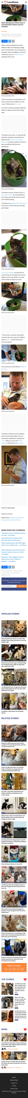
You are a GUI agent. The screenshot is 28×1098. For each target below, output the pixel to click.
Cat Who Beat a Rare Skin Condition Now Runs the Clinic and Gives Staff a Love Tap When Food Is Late (20, 988)
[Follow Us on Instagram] (14, 969)
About (14, 1077)
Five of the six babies (7, 272)
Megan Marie (10, 1067)
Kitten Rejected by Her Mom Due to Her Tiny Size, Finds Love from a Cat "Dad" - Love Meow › (13, 552)
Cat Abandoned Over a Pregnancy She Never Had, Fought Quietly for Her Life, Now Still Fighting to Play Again (13, 688)
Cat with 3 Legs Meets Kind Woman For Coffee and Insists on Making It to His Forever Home (12, 793)
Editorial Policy (14, 1080)
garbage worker (5, 575)
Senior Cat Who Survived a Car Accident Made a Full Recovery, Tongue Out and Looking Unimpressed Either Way (12, 769)
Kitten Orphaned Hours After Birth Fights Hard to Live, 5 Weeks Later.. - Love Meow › (13, 545)
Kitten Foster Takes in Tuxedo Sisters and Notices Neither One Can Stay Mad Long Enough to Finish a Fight (13, 817)
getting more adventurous (18, 203)
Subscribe (21, 586)
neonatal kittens (14, 573)
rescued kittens (5, 573)
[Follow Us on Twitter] (10, 969)
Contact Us (14, 1083)
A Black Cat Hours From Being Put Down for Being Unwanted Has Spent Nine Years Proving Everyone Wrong (13, 959)
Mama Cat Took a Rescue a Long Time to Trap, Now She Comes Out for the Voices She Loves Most (20, 1001)
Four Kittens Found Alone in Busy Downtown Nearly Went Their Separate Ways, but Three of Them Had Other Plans (13, 1044)
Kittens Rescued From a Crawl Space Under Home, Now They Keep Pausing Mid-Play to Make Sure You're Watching (13, 934)
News (3, 636)
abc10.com (17, 104)
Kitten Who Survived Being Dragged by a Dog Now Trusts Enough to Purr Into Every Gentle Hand (13, 910)
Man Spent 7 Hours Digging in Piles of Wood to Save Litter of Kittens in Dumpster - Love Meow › (12, 559)
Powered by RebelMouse (24, 3)
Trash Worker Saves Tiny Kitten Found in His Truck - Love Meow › (13, 534)
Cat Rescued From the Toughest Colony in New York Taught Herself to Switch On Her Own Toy (13, 886)
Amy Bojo (4, 31)
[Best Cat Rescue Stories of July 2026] (14, 853)
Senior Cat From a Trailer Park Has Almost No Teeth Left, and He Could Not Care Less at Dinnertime (13, 1063)
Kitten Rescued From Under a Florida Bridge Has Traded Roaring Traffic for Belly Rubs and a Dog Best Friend (13, 664)
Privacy (14, 1086)
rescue (3, 441)
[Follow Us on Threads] (22, 969)
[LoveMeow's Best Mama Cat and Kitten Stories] (14, 701)
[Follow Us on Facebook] (6, 969)
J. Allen (9, 1049)
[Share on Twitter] (9, 41)
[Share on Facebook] (4, 41)
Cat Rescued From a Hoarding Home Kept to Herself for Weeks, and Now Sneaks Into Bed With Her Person (20, 1014)
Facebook (20, 443)
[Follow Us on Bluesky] (18, 969)
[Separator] (13, 41)
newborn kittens (18, 54)
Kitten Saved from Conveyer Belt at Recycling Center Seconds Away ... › (11, 539)
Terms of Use (14, 1088)
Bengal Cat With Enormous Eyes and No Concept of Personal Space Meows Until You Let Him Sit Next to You (13, 744)
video (8, 339)
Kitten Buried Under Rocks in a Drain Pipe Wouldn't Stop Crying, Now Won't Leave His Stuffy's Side (13, 640)
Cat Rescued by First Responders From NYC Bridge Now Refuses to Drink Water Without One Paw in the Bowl (13, 841)
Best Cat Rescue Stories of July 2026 (11, 864)
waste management (6, 571)
